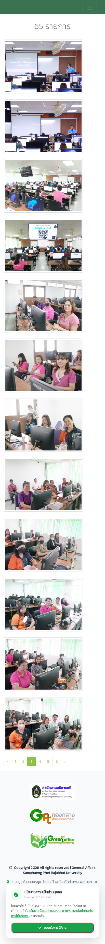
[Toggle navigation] (90, 7)
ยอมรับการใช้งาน (55, 927)
